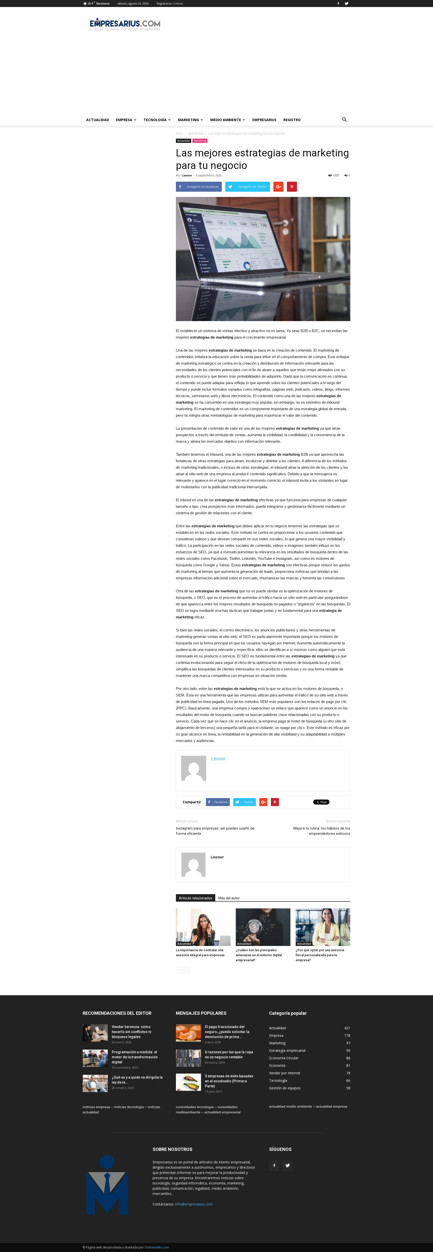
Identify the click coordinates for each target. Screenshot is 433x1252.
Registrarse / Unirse (170, 3)
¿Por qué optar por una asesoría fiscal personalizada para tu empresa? (320, 955)
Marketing (188, 119)
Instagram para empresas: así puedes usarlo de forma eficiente (215, 831)
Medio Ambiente (225, 119)
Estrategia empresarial (287, 1050)
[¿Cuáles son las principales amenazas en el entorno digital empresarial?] (263, 927)
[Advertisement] (216, 76)
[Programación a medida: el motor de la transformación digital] (95, 1058)
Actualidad (97, 119)
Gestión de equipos (284, 1088)
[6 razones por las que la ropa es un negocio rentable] (188, 1058)
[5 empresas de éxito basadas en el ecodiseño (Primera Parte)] (188, 1082)
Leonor (187, 175)
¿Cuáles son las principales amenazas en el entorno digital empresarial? (259, 955)
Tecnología (155, 119)
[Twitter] (346, 3)
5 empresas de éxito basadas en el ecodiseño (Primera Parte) (229, 1081)
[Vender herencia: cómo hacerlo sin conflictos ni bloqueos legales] (95, 1033)
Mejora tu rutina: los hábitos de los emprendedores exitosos (321, 831)
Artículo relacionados (195, 898)
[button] (344, 120)
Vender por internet (284, 1073)
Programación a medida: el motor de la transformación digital (135, 1057)
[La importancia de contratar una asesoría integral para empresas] (203, 927)
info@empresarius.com (194, 1204)
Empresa (124, 119)
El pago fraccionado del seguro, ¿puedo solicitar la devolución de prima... (227, 1032)
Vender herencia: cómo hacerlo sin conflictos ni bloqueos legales (131, 1032)
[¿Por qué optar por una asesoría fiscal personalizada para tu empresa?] (323, 927)
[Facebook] (338, 3)
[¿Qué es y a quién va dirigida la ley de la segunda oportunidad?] (95, 1083)
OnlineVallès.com (157, 1247)
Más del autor (229, 898)
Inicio (179, 133)
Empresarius (264, 119)
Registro (292, 119)
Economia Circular (283, 1058)
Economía (277, 1065)
